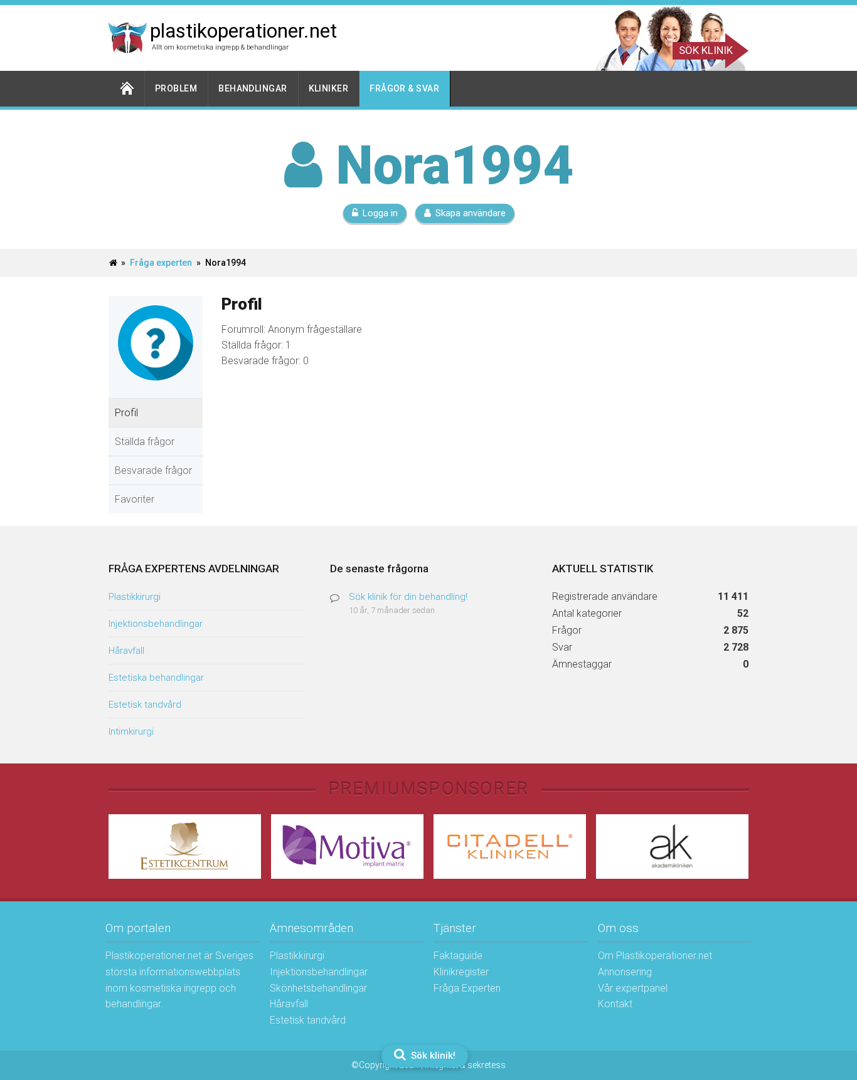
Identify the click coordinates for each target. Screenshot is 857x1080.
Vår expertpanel (633, 988)
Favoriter (134, 499)
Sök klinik (706, 50)
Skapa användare (470, 213)
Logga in (380, 213)
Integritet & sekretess (465, 1065)
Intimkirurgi (131, 731)
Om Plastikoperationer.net (655, 956)
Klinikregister (461, 972)
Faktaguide (458, 956)
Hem (127, 89)
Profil (126, 413)
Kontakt (615, 1004)
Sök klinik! (431, 1055)
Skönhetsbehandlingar (318, 988)
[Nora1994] (155, 390)
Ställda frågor (144, 442)
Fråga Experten (467, 988)
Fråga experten (161, 263)
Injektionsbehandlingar (156, 623)
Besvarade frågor (153, 470)
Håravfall (126, 650)
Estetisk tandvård (145, 704)
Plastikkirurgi (135, 596)
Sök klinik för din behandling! (408, 596)
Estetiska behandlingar (156, 677)
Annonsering (625, 972)
